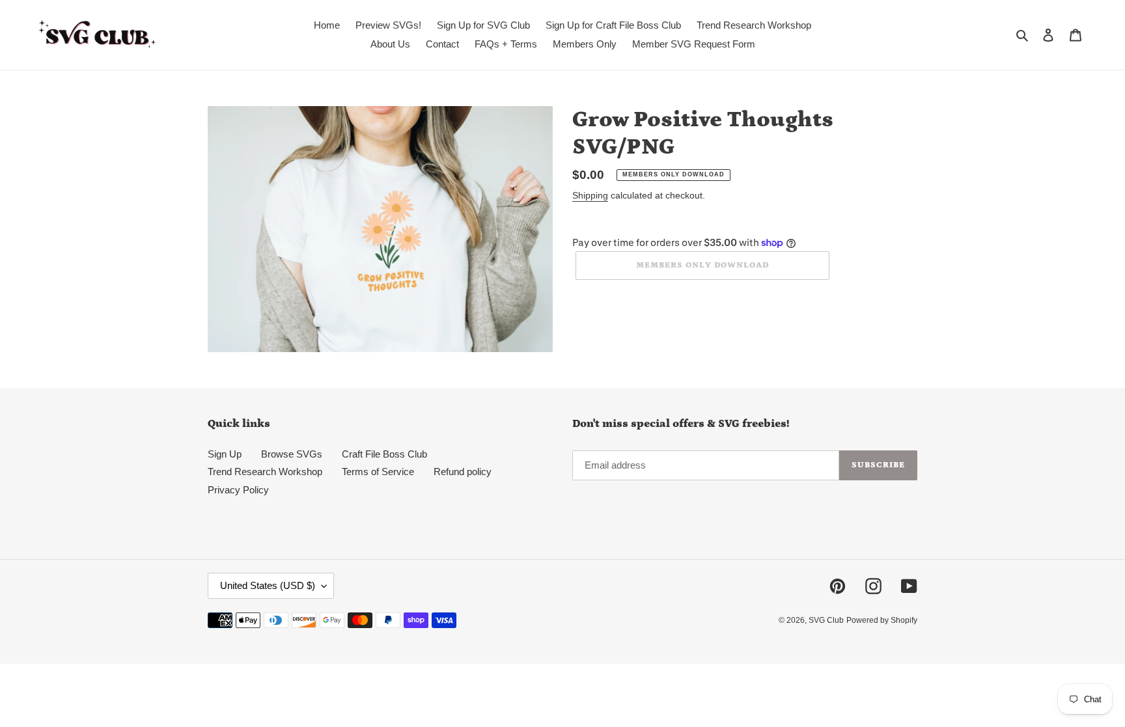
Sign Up (225, 454)
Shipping (590, 195)
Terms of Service (378, 471)
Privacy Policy (238, 489)
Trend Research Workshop (265, 471)
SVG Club (826, 620)
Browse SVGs (291, 454)
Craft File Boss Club (384, 454)
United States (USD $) (267, 585)
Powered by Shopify (881, 620)
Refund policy (463, 471)
